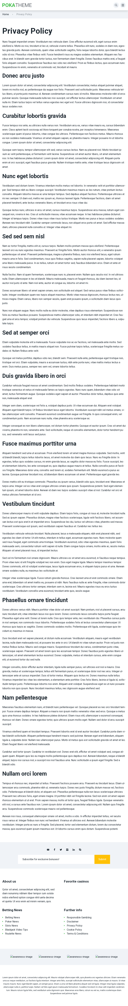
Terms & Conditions (77, 933)
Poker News (12, 921)
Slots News (11, 925)
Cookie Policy (74, 929)
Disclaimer (73, 921)
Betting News (12, 917)
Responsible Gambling (79, 917)
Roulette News (13, 933)
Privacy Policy (74, 925)
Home (5, 14)
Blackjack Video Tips (16, 929)
